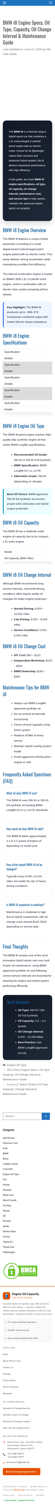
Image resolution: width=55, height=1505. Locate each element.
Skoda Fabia (9, 1231)
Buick (5, 1159)
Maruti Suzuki (9, 1200)
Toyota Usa (8, 1247)
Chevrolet (8, 1169)
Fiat (5, 1179)
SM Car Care (19, 1490)
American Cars (10, 1143)
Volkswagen (9, 1252)
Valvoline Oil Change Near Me (16, 1408)
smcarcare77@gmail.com (18, 1462)
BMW (5, 1153)
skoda (6, 1226)
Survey (6, 1236)
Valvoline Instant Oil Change (15, 1415)
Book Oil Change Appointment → (21, 1471)
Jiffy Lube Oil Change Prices (16, 1428)
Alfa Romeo (9, 1138)
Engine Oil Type (16, 1065)
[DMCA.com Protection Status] (20, 1279)
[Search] (46, 1116)
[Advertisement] (27, 86)
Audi (5, 1148)
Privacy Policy (9, 1380)
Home (5, 1354)
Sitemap (6, 1374)
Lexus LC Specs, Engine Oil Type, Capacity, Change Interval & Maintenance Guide (26, 1089)
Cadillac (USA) (10, 1164)
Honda (6, 1185)
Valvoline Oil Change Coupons (16, 1421)
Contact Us (8, 1367)
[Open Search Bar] (50, 3)
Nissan (6, 1210)
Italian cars (8, 1195)
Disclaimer (7, 1393)
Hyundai (7, 1190)
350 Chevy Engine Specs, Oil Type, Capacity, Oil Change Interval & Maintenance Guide (26, 1074)
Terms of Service (10, 1387)
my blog (7, 1205)
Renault (7, 1221)
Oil (4, 1216)
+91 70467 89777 (15, 1454)
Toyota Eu (8, 1242)
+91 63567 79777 (15, 1457)
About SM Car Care (12, 1361)
